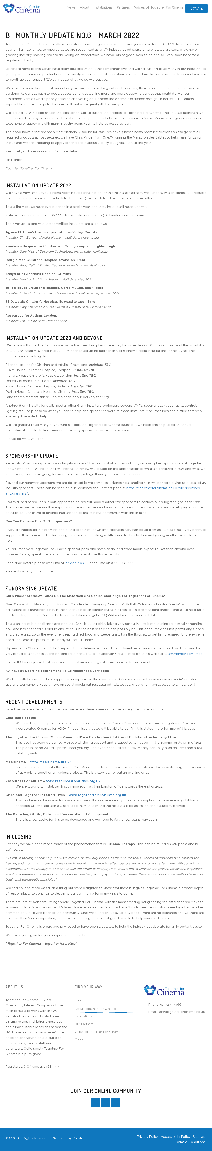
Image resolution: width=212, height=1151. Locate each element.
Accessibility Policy (176, 1137)
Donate (196, 8)
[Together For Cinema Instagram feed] (115, 1102)
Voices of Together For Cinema (159, 7)
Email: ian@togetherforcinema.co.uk (176, 1012)
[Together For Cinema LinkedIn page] (105, 1102)
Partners (123, 7)
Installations (103, 7)
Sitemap (199, 1137)
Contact (80, 1039)
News (71, 7)
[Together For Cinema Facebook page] (95, 1102)
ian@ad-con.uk (77, 563)
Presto (78, 1138)
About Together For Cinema (95, 1009)
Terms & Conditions (190, 1142)
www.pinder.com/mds (185, 654)
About (85, 7)
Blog (78, 1001)
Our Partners (84, 1024)
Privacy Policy (148, 1137)
